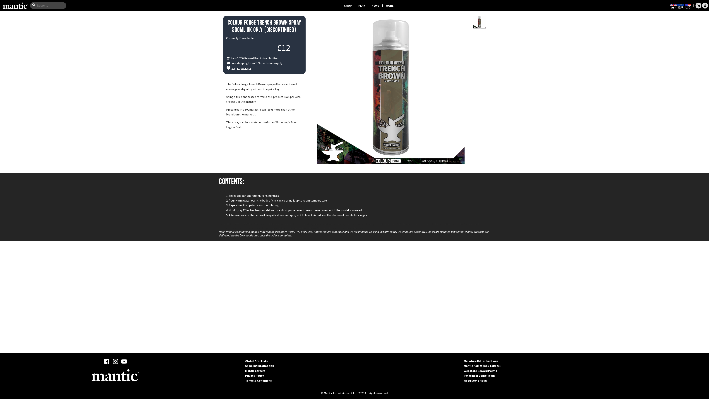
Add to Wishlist (241, 69)
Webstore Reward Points (480, 371)
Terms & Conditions (258, 380)
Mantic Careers (255, 371)
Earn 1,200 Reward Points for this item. (255, 58)
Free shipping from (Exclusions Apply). (257, 63)
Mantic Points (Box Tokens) (482, 366)
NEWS (375, 5)
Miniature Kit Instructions (481, 361)
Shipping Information (259, 366)
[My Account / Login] (705, 5)
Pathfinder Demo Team (479, 375)
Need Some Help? (475, 380)
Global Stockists (256, 361)
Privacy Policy (254, 375)
